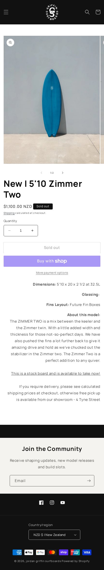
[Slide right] (62, 172)
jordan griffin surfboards (43, 561)
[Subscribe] (88, 480)
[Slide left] (41, 172)
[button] (6, 12)
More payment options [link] (52, 273)
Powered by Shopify (76, 561)
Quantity (10, 221)
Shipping (9, 213)
